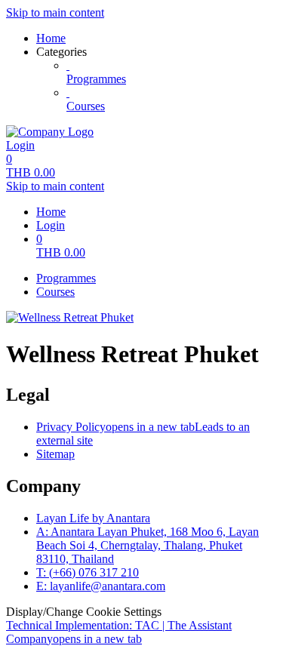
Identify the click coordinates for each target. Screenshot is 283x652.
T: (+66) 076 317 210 (87, 572)
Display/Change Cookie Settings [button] (83, 611)
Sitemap (55, 453)
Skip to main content (55, 12)
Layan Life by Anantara (93, 518)
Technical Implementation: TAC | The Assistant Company (119, 632)
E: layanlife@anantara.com (100, 586)
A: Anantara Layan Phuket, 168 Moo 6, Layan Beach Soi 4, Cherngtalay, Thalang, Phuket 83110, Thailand (147, 545)
